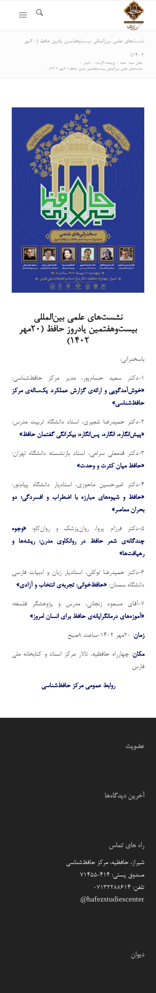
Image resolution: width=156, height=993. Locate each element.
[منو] (24, 15)
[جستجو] (38, 15)
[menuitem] (38, 15)
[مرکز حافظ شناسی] (91, 15)
